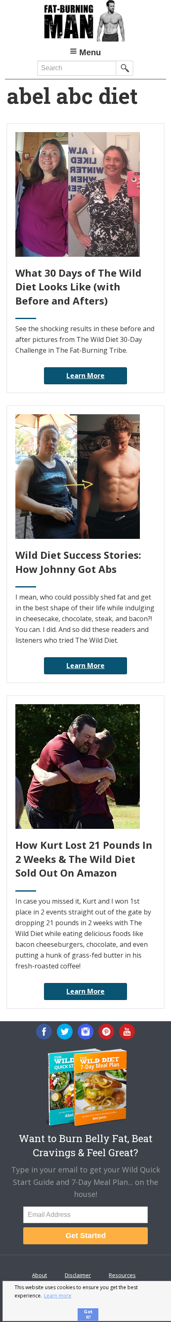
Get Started (86, 1235)
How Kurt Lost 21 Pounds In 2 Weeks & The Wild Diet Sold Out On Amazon (83, 859)
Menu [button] (90, 52)
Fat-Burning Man (85, 21)
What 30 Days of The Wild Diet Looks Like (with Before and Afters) (78, 286)
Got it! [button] (88, 1314)
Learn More (85, 375)
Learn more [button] (57, 1295)
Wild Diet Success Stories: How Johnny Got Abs (78, 562)
